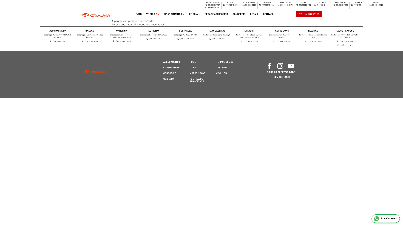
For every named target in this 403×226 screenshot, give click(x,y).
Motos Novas (197, 73)
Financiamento (173, 14)
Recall (254, 14)
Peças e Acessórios (216, 14)
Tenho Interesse (309, 14)
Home (193, 62)
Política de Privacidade (197, 80)
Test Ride (221, 67)
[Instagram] (281, 66)
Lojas (138, 14)
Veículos (151, 14)
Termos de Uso (224, 62)
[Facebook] (270, 66)
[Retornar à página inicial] (8, 215)
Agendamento (171, 62)
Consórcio (239, 14)
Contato (268, 14)
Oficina (193, 14)
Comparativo (171, 67)
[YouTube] (292, 66)
